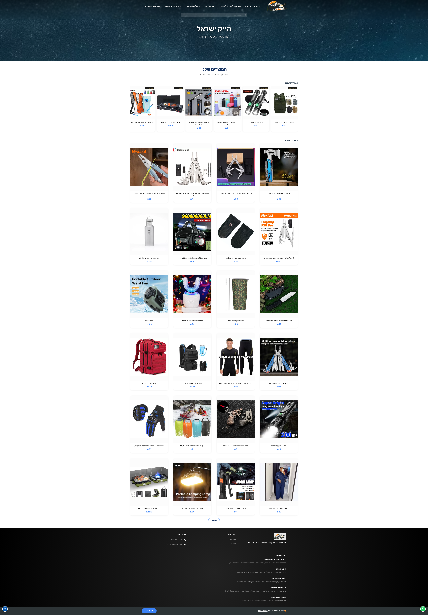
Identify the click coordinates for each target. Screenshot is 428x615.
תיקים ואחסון (281, 569)
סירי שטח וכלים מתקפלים (256, 582)
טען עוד (214, 520)
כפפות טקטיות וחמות (247, 563)
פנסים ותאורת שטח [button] (152, 6)
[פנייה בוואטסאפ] (423, 609)
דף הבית (257, 6)
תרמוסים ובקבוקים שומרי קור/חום (276, 582)
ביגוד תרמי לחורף (234, 563)
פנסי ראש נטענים (247, 600)
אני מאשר (149, 611)
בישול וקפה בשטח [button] (193, 6)
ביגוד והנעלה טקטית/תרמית (275, 559)
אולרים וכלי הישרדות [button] (173, 6)
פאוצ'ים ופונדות (265, 572)
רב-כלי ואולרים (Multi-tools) (234, 591)
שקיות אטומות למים (252, 572)
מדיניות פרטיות (263, 611)
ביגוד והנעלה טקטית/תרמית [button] (230, 6)
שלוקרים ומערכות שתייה (278, 572)
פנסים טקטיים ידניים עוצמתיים (264, 600)
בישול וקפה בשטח (279, 578)
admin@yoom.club (174, 544)
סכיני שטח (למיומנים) (252, 591)
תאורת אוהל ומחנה (280, 600)
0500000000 (176, 540)
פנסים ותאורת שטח (278, 597)
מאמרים (248, 6)
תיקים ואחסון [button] (209, 6)
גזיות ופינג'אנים (242, 582)
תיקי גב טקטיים (240, 572)
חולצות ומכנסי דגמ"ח (279, 563)
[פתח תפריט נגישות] (5, 609)
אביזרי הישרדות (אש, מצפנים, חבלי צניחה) (273, 591)
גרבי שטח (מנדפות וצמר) (263, 563)
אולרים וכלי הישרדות (278, 588)
